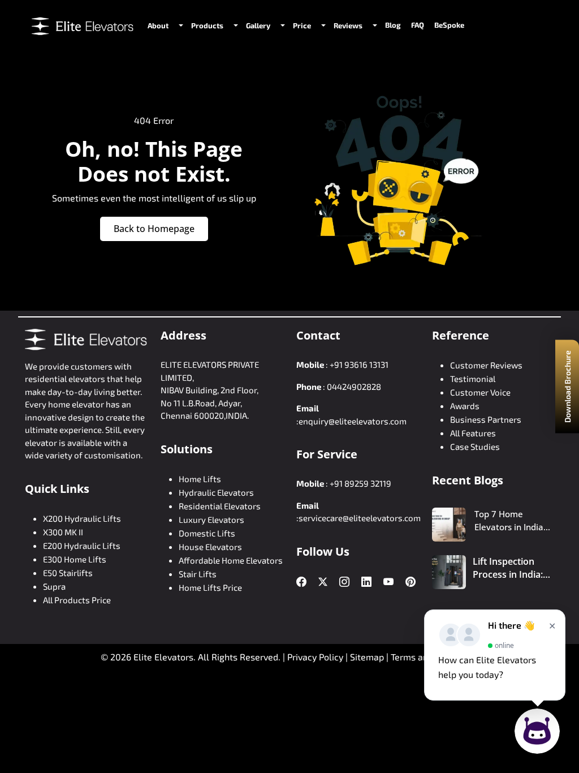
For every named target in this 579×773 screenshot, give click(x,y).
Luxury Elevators (211, 519)
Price (302, 25)
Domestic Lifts (207, 533)
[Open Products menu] (235, 25)
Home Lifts (200, 479)
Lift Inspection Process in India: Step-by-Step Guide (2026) (508, 568)
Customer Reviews (486, 365)
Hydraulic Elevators (216, 492)
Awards (464, 406)
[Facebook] (301, 582)
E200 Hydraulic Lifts (81, 545)
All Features (473, 433)
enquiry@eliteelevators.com (353, 421)
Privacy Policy (315, 656)
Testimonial (472, 378)
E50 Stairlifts (68, 573)
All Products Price (77, 600)
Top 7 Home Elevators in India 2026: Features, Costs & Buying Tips (513, 520)
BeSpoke (449, 24)
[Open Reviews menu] (374, 25)
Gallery (258, 25)
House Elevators (210, 547)
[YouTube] (388, 582)
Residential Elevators (220, 506)
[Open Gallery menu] (282, 25)
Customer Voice (480, 392)
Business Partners (485, 419)
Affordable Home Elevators (231, 560)
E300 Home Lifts (74, 559)
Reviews (348, 25)
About (158, 25)
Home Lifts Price (210, 587)
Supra (54, 586)
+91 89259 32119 (360, 483)
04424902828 (354, 386)
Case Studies (475, 446)
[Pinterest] (410, 582)
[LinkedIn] (366, 582)
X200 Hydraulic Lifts (82, 518)
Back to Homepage (154, 228)
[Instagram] (344, 582)
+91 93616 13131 (359, 364)
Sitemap (368, 656)
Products (207, 25)
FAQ (417, 24)
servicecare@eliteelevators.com (360, 518)
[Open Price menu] (322, 25)
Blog (393, 24)
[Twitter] (322, 582)
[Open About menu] (180, 25)
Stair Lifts (198, 574)
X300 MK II (63, 532)
